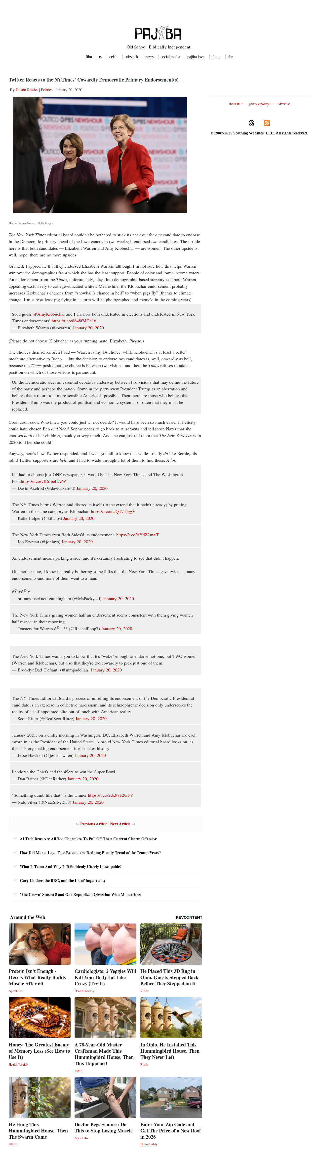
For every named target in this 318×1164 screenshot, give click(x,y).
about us (234, 103)
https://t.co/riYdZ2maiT (137, 535)
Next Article (120, 824)
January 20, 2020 (88, 328)
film (89, 57)
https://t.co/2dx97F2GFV (110, 795)
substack (131, 57)
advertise (284, 103)
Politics (46, 89)
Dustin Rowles (27, 89)
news (149, 57)
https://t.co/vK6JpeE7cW (43, 481)
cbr (230, 57)
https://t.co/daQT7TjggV (113, 511)
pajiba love (195, 57)
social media (170, 57)
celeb (113, 57)
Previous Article (93, 824)
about (216, 57)
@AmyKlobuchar (49, 314)
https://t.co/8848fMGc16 (74, 321)
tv (100, 57)
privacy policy (259, 103)
